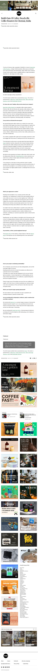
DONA (21, 584)
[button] (2, 13)
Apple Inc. (22, 569)
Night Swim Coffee (23, 599)
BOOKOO (21, 573)
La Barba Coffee (23, 590)
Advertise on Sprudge (26, 661)
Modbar (21, 597)
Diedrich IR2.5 (8, 233)
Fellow (25, 97)
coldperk (21, 577)
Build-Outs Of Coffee (4, 23)
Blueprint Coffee (23, 574)
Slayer (4, 143)
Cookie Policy (25, 663)
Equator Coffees (23, 585)
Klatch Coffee (22, 589)
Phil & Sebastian (23, 606)
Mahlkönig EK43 (20, 156)
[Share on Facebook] (30, 358)
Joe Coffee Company (23, 588)
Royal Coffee (22, 610)
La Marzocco (12, 99)
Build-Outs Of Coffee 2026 (6, 644)
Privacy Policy (16, 663)
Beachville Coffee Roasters (9, 107)
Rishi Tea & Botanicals (24, 609)
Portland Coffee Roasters (24, 607)
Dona (8, 101)
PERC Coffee (22, 605)
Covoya (21, 579)
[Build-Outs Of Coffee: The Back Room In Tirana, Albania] (7, 638)
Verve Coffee (22, 615)
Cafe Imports (22, 575)
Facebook (19, 346)
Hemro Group (22, 587)
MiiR (20, 595)
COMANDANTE (22, 578)
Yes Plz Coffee (22, 616)
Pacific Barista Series (20, 99)
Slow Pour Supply (23, 611)
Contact (8, 661)
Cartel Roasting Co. (23, 576)
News (8, 416)
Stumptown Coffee (23, 612)
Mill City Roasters (23, 596)
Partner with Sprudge (24, 617)
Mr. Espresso (22, 598)
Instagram (26, 346)
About (2, 661)
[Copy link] (36, 358)
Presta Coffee (22, 608)
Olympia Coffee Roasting (24, 601)
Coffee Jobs (16, 661)
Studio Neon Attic (16, 310)
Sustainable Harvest (16, 101)
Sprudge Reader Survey (5, 663)
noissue (21, 600)
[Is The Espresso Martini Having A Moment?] (10, 416)
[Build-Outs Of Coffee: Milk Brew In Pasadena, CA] (31, 638)
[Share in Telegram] (34, 358)
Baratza (21, 572)
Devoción (21, 583)
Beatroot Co (13, 302)
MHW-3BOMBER (23, 594)
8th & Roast (22, 567)
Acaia (21, 568)
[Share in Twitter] (32, 358)
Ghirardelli (21, 586)
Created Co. (22, 580)
